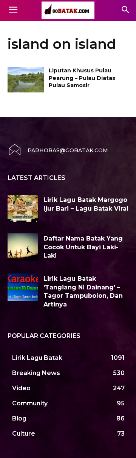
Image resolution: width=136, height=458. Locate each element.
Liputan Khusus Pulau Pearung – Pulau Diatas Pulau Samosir (82, 78)
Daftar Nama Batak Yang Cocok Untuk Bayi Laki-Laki (83, 247)
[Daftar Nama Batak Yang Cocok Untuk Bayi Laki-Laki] (23, 247)
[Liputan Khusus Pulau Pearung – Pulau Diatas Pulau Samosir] (26, 79)
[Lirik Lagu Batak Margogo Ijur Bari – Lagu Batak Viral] (23, 208)
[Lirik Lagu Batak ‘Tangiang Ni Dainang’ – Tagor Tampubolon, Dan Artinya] (23, 287)
